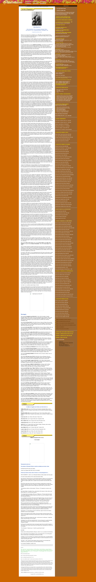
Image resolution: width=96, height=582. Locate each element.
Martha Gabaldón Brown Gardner (63, 206)
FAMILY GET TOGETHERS (60, 75)
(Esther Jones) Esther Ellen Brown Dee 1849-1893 (63, 246)
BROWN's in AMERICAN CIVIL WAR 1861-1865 (64, 335)
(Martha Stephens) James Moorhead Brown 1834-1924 (64, 231)
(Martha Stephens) (58, 227)
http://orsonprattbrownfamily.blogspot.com (62, 25)
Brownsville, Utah (66, 110)
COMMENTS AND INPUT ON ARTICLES (61, 36)
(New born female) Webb (63, 176)
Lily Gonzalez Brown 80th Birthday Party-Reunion (64, 77)
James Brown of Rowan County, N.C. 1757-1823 (63, 120)
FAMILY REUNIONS (59, 73)
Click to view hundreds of (60, 23)
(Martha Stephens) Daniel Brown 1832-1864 (62, 229)
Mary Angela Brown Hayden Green (63, 202)
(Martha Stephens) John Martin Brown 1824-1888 (63, 222)
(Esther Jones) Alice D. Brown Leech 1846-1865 (63, 244)
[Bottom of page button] (35, 3)
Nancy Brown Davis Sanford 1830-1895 (67, 227)
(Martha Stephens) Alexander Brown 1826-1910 (62, 224)
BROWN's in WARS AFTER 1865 (61, 337)
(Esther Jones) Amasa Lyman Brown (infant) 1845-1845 (64, 243)
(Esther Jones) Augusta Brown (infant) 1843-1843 (63, 241)
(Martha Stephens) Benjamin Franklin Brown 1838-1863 (64, 234)
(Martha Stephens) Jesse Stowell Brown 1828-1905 (63, 226)
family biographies (67, 23)
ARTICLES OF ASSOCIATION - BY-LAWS (63, 35)
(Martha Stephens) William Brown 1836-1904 (62, 232)
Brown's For (58, 110)
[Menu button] (28, 3)
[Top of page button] (35, 1)
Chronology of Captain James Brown (62, 111)
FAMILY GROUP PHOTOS (60, 72)
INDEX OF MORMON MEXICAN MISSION (63, 321)
